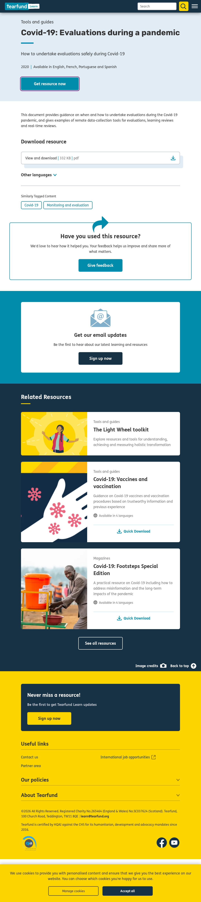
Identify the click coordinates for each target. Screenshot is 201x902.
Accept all (127, 891)
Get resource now (50, 84)
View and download (52, 158)
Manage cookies (73, 891)
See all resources (100, 643)
